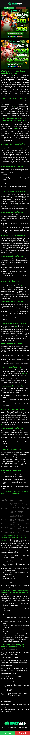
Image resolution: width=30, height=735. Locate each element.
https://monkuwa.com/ (23, 88)
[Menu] (2, 3)
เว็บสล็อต (16, 128)
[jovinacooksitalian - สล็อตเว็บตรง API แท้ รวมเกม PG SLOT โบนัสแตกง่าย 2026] (15, 3)
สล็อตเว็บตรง (10, 75)
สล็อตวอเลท (4, 540)
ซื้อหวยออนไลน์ (25, 373)
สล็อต (15, 106)
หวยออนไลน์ (19, 285)
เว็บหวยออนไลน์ (17, 608)
